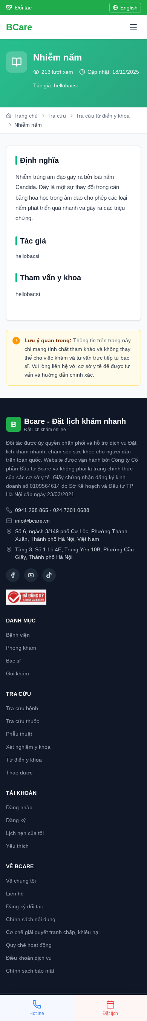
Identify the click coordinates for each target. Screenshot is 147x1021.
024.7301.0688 (71, 510)
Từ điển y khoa (24, 760)
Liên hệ (15, 894)
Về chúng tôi (21, 881)
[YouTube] (31, 575)
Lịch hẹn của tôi (25, 833)
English (129, 8)
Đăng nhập (19, 807)
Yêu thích (17, 846)
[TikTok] (49, 575)
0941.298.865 (31, 510)
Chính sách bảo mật (30, 971)
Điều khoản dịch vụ (29, 958)
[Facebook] (13, 575)
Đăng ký (16, 820)
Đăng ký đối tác (24, 906)
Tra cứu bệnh (22, 708)
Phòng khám (21, 648)
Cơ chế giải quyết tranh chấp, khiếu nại (53, 932)
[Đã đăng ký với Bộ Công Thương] (73, 597)
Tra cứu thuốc (22, 721)
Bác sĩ (13, 661)
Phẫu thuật (19, 734)
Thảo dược (19, 773)
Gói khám (17, 673)
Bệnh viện (18, 635)
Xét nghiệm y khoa (28, 747)
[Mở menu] (133, 27)
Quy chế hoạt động (29, 945)
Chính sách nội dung (30, 919)
